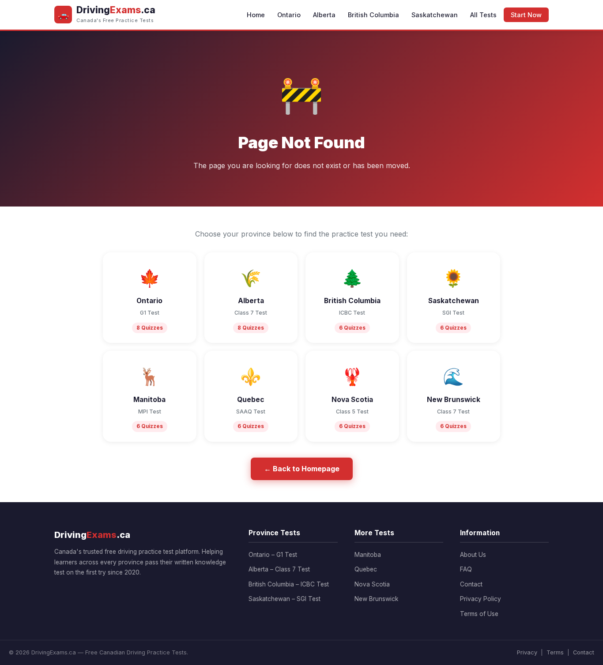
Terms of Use (479, 613)
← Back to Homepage (301, 468)
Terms (555, 652)
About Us (473, 554)
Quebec (365, 569)
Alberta (324, 15)
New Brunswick (376, 598)
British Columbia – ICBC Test (289, 584)
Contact (471, 584)
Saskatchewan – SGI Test (284, 598)
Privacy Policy (480, 598)
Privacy (527, 652)
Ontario (289, 15)
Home (256, 15)
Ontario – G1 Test (273, 554)
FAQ (466, 569)
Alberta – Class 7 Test (279, 569)
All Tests (483, 15)
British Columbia (373, 15)
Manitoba (367, 554)
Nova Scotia (372, 584)
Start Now (526, 15)
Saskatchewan (434, 15)
